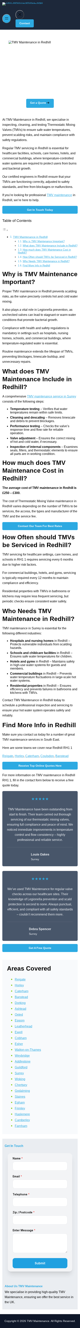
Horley (19, 756)
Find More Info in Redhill (36, 265)
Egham (20, 1102)
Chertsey (21, 1085)
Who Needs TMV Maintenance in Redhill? (46, 261)
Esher (19, 1044)
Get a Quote (38, 102)
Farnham (21, 1126)
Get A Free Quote (40, 947)
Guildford (21, 1067)
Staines (20, 1096)
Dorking (20, 1003)
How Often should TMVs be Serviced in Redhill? (50, 256)
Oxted (19, 1014)
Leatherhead (23, 1026)
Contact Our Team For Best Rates (40, 526)
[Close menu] (20, 14)
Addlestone (22, 1061)
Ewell (19, 1032)
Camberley (22, 1120)
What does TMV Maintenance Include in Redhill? (50, 245)
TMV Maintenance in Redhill (30, 236)
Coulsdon (47, 756)
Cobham (21, 1038)
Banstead (62, 756)
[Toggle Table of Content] (5, 230)
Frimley (20, 1108)
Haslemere (22, 1114)
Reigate (7, 756)
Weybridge (22, 1055)
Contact (24, 23)
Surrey (19, 1073)
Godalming (22, 1090)
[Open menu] (6, 18)
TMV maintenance (59, 195)
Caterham (32, 756)
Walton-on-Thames (28, 1049)
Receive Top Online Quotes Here (40, 765)
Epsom (19, 1020)
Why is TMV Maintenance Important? (44, 241)
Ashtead (20, 1008)
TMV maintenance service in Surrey (51, 396)
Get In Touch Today (40, 209)
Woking (20, 1079)
